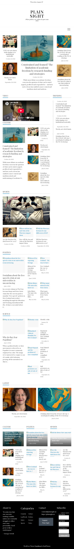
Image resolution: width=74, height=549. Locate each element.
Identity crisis (44, 319)
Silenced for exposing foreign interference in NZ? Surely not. (32, 270)
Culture (25, 59)
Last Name (62, 521)
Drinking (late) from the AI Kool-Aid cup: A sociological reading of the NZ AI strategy (64, 54)
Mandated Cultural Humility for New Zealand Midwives (44, 334)
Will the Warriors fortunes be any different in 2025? (42, 241)
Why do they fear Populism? (10, 338)
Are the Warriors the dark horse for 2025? (10, 240)
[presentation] (4, 404)
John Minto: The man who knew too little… (32, 294)
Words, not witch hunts (10, 78)
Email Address (63, 528)
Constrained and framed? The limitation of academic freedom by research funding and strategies (37, 69)
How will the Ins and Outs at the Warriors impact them (26, 241)
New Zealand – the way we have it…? (45, 268)
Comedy (23, 514)
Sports (23, 523)
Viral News (38, 546)
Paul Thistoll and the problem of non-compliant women (44, 352)
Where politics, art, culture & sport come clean (37, 20)
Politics (30, 517)
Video (30, 523)
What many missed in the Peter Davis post (44, 294)
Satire (22, 520)
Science (30, 520)
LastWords (24, 517)
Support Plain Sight (45, 522)
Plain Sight (37, 14)
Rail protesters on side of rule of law (44, 369)
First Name (62, 514)
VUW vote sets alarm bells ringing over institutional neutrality (10, 53)
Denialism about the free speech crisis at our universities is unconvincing (64, 82)
